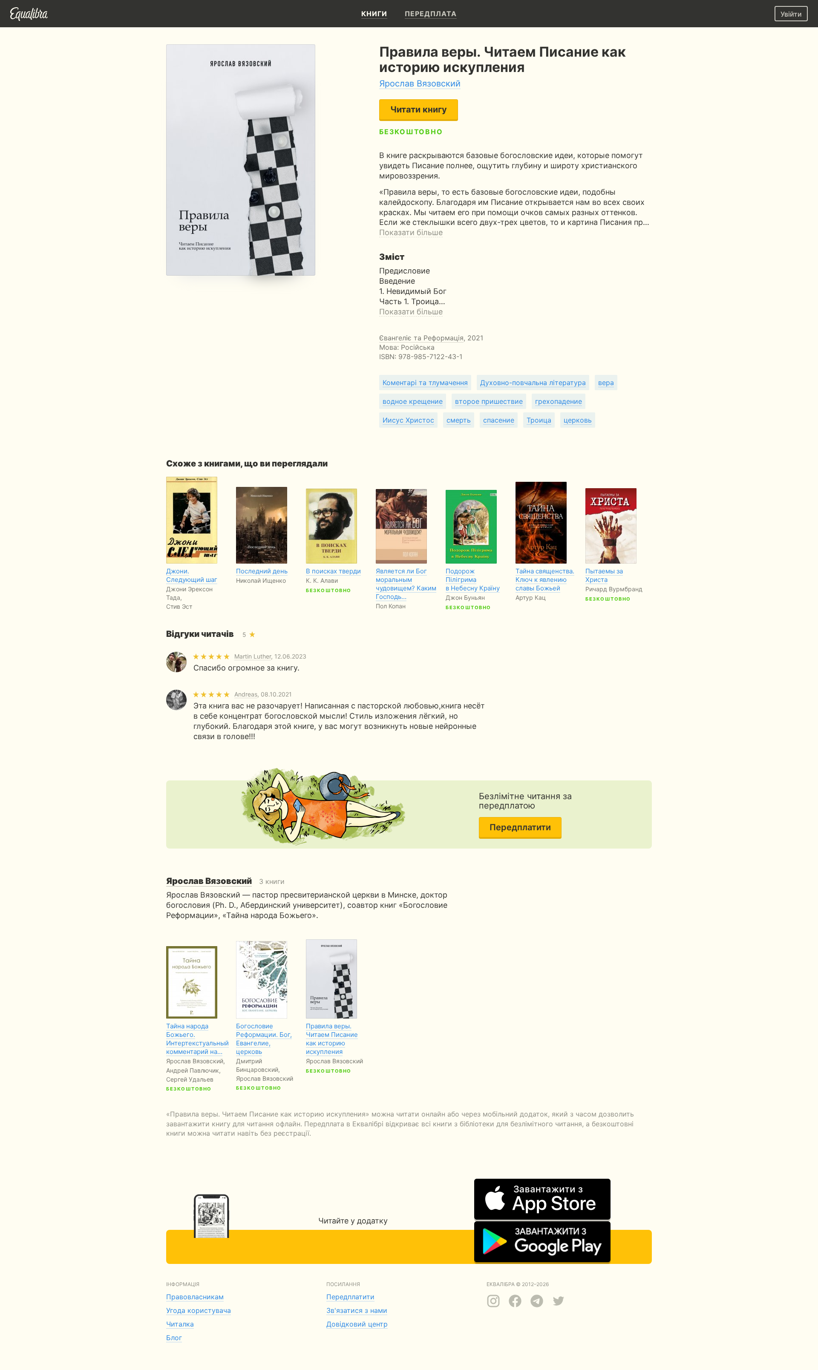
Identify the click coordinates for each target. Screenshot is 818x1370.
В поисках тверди (333, 571)
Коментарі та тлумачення (425, 382)
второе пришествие (489, 401)
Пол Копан (391, 606)
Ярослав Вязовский (420, 83)
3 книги (225, 881)
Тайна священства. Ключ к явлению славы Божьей (545, 579)
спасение (498, 420)
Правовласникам (195, 1296)
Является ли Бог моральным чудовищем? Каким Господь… (406, 584)
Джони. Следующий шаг (191, 575)
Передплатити (520, 827)
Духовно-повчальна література (533, 382)
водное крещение (413, 401)
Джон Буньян (465, 597)
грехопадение (558, 401)
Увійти (791, 14)
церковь (578, 420)
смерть (458, 420)
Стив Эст (179, 606)
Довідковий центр (357, 1324)
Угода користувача (198, 1310)
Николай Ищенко (261, 580)
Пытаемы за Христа (604, 575)
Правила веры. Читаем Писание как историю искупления (332, 1039)
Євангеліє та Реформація (421, 338)
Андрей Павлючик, (193, 1070)
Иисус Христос (408, 420)
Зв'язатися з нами (356, 1310)
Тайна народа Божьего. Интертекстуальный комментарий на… (197, 1039)
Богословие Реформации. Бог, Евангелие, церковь (264, 1039)
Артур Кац (531, 597)
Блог (174, 1337)
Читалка (180, 1324)
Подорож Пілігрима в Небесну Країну (473, 579)
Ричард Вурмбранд (613, 589)
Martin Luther (252, 656)
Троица (539, 420)
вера (606, 382)
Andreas (245, 694)
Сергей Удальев (189, 1079)
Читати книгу (418, 109)
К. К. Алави (322, 580)
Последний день (262, 571)
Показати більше (411, 232)
